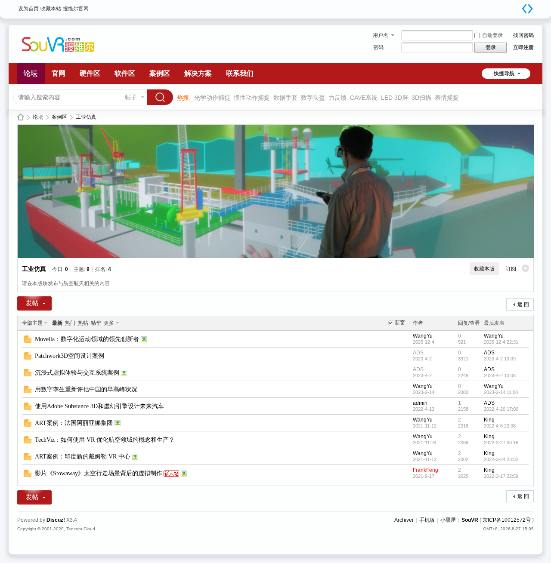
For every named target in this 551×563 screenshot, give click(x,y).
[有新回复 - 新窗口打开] (27, 341)
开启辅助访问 (519, 6)
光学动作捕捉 (212, 97)
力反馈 (337, 97)
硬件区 (90, 73)
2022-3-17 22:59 (501, 476)
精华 (96, 323)
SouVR (469, 520)
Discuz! (55, 520)
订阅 (511, 269)
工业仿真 (86, 117)
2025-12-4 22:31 (501, 342)
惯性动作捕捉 (252, 97)
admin (420, 403)
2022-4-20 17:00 (501, 409)
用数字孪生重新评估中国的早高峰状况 (86, 389)
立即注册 (523, 47)
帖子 (131, 97)
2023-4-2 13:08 (500, 375)
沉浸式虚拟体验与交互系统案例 (77, 372)
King (489, 420)
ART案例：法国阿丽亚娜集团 (74, 423)
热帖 (83, 323)
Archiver (404, 520)
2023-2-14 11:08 (501, 392)
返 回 (523, 304)
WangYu (423, 336)
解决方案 (198, 73)
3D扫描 (421, 97)
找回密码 (523, 35)
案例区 (159, 73)
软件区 (125, 73)
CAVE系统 (364, 97)
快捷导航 (504, 74)
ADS (418, 353)
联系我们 (240, 73)
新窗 (400, 323)
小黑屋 (448, 520)
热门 (70, 323)
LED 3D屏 (394, 97)
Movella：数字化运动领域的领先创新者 (87, 339)
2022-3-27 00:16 (501, 442)
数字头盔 (313, 97)
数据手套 (285, 97)
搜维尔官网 (76, 9)
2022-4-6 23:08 (500, 425)
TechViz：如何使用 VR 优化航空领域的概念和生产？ (105, 440)
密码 (378, 47)
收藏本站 (50, 9)
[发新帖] (34, 303)
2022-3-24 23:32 (501, 459)
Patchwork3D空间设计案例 (69, 356)
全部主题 (32, 323)
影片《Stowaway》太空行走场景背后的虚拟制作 (98, 473)
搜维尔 (20, 117)
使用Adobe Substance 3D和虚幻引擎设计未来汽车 (99, 406)
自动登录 (492, 35)
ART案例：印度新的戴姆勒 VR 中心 (82, 456)
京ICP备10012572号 (507, 520)
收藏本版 (484, 269)
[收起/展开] (525, 268)
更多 (109, 323)
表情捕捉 (447, 97)
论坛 (30, 73)
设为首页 (28, 9)
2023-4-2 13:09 (500, 358)
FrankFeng (425, 470)
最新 (57, 323)
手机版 (427, 520)
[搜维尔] (66, 58)
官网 (58, 73)
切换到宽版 (527, 8)
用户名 (380, 35)
